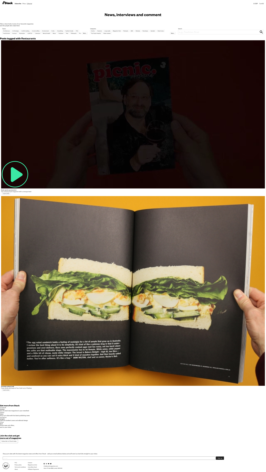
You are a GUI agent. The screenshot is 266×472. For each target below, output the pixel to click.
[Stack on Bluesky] (50, 464)
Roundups (145, 31)
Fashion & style (69, 31)
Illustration (22, 33)
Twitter (1, 414)
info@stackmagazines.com (51, 466)
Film (77, 31)
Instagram (2, 419)
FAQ (16, 462)
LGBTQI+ (29, 33)
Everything (60, 31)
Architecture (6, 31)
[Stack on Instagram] (44, 464)
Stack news (161, 31)
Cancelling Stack (32, 467)
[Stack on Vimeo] (46, 464)
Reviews (138, 31)
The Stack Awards (96, 33)
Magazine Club (117, 31)
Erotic (53, 31)
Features (99, 31)
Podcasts (125, 31)
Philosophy (73, 33)
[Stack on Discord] (48, 464)
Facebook (2, 409)
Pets (67, 33)
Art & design (15, 31)
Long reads (107, 31)
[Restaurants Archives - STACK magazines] (7, 2)
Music (54, 33)
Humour (14, 33)
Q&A (132, 31)
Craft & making (25, 31)
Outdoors (60, 33)
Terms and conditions (20, 467)
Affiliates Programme (33, 469)
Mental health (46, 33)
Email (1, 423)
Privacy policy (18, 464)
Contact (30, 462)
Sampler (153, 31)
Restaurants (28, 38)
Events (93, 31)
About (16, 469)
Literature (37, 33)
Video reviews (107, 33)
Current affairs (36, 31)
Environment (45, 31)
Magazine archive (32, 464)
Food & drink (6, 33)
